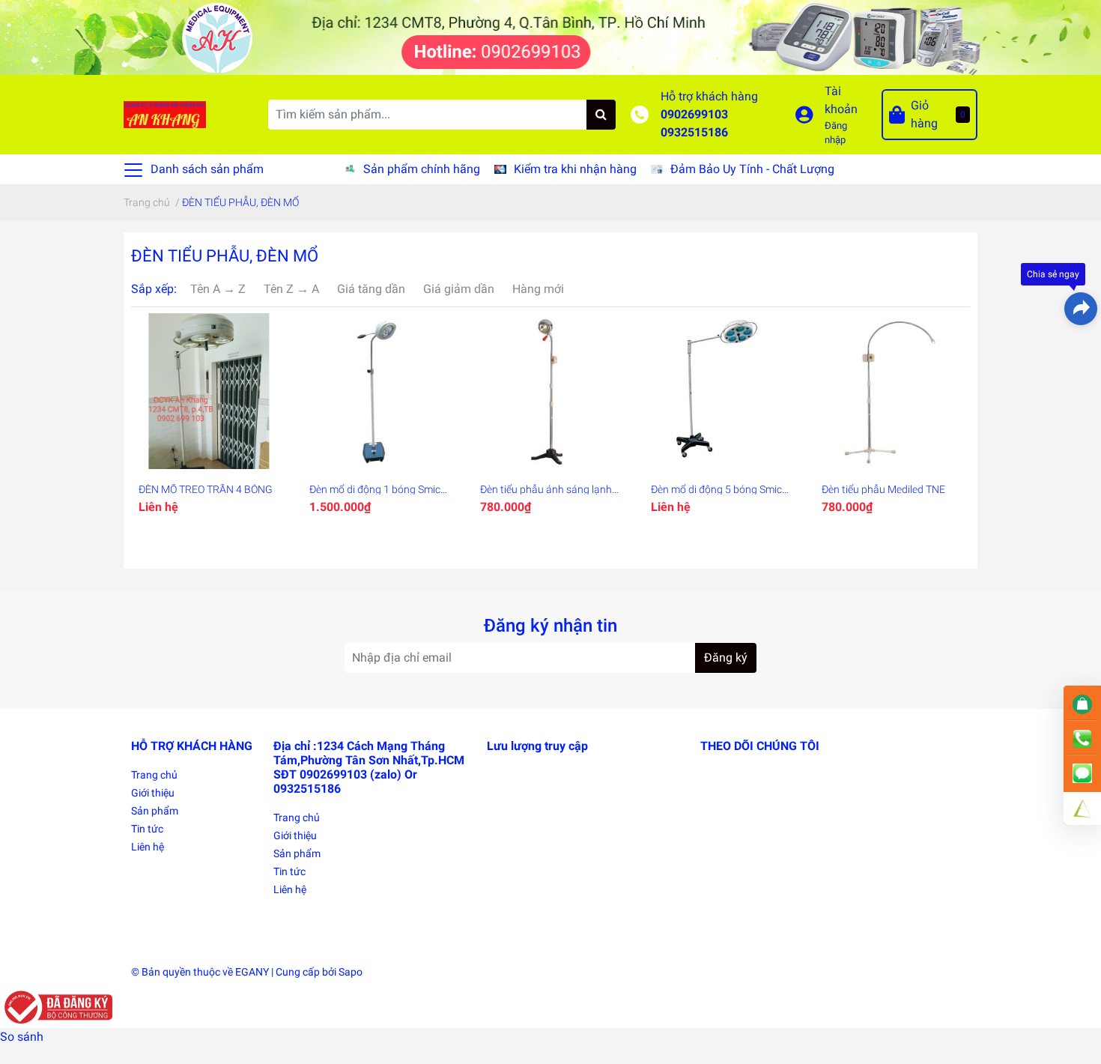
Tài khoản (841, 100)
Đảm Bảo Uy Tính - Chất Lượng (752, 169)
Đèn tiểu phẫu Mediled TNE (883, 489)
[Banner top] (550, 36)
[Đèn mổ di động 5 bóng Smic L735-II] (721, 391)
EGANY (252, 972)
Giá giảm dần (458, 289)
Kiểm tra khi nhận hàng (575, 169)
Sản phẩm (154, 811)
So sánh (21, 1037)
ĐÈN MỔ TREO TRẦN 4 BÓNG (206, 489)
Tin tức (147, 829)
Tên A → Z (218, 289)
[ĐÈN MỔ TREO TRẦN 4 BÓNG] (209, 391)
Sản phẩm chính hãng (421, 169)
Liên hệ (147, 847)
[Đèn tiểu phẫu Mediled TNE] (892, 391)
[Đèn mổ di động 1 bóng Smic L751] (380, 391)
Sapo (351, 972)
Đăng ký (725, 657)
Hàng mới (538, 289)
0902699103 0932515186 (694, 123)
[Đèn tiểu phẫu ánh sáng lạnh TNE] (550, 391)
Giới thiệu (153, 793)
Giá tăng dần (371, 289)
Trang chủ (154, 775)
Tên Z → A (291, 289)
